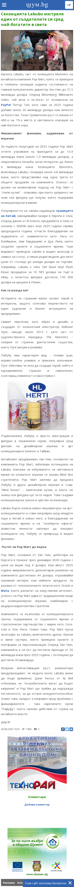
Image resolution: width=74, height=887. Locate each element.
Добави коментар (37, 804)
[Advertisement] (37, 815)
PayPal (6, 105)
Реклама (9, 882)
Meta (5, 591)
